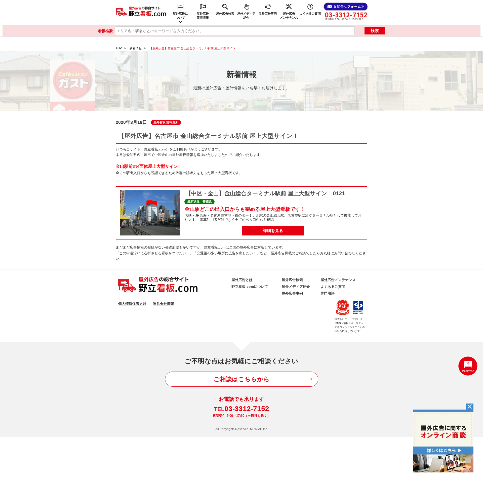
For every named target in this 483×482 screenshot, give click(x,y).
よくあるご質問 (310, 13)
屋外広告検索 (225, 13)
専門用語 (327, 293)
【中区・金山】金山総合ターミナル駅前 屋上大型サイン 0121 (265, 193)
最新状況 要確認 (199, 201)
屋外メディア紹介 (246, 15)
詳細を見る (273, 230)
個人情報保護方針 (132, 304)
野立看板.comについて (249, 287)
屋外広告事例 (268, 13)
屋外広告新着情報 (203, 15)
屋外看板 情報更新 (165, 122)
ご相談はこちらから (242, 379)
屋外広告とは (242, 280)
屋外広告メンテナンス (289, 15)
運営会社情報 (163, 304)
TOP (119, 48)
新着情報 (136, 48)
